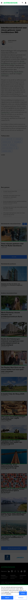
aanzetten (8, 594)
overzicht (7, 592)
